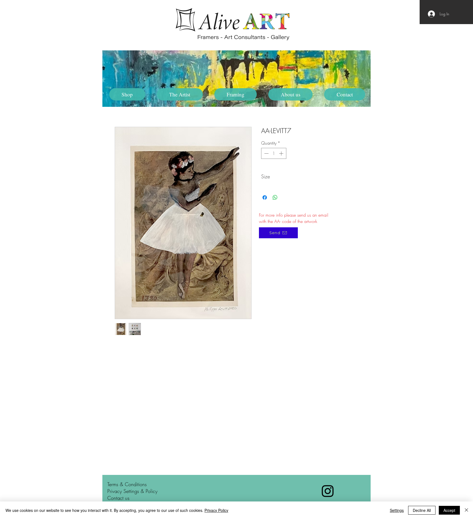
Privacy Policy (216, 510)
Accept (449, 510)
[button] (180, 94)
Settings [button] (397, 510)
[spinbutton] (274, 153)
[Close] (466, 510)
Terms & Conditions (127, 484)
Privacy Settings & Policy (132, 491)
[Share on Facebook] (264, 197)
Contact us (118, 498)
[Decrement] (266, 153)
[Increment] (281, 153)
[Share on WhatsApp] (275, 197)
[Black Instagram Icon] (328, 491)
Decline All (422, 510)
